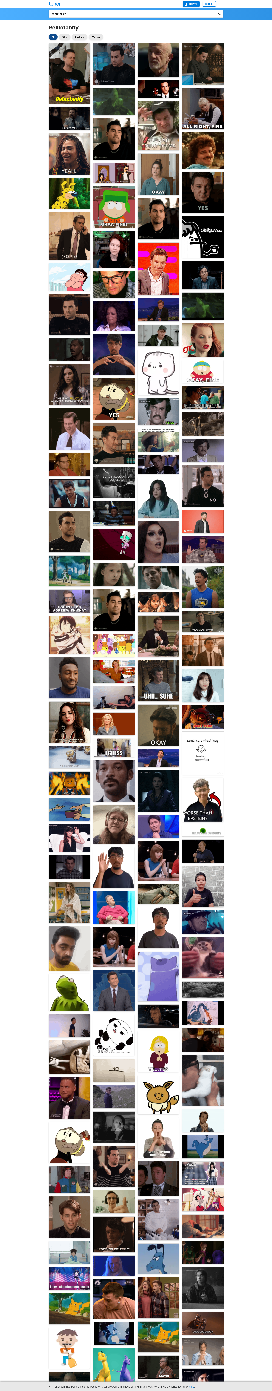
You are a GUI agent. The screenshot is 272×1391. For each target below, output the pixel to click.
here (191, 1386)
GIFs (64, 37)
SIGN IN (209, 4)
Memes (96, 37)
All (53, 37)
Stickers (79, 37)
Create (193, 4)
